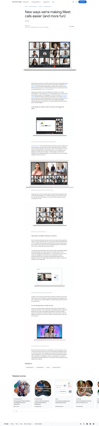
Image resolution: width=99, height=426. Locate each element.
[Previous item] (13, 411)
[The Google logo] (6, 424)
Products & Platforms (33, 6)
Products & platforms (36, 1)
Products (40, 6)
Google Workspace (47, 6)
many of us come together (47, 89)
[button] (82, 1)
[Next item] (16, 411)
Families (48, 367)
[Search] (73, 1)
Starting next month (35, 145)
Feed (53, 1)
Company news (46, 1)
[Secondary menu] (76, 1)
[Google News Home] (17, 1)
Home (26, 6)
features (48, 93)
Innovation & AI (25, 1)
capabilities (64, 96)
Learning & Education (56, 367)
